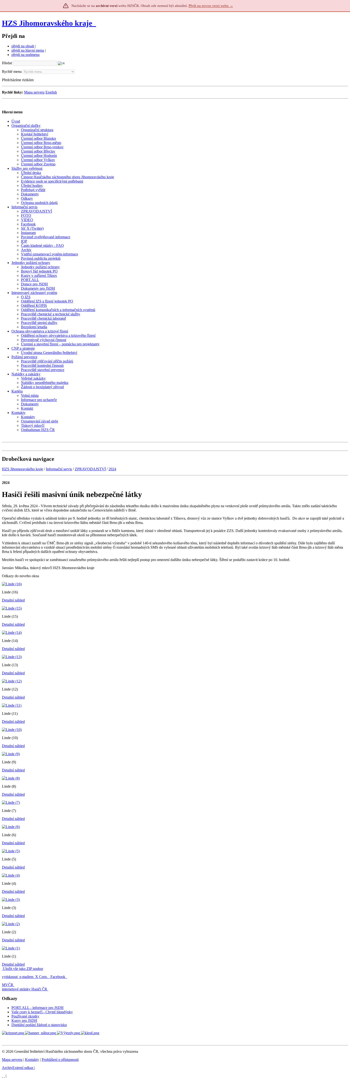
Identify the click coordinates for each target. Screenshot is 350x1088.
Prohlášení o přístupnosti (60, 1060)
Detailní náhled (13, 600)
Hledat (7, 63)
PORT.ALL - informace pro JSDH (37, 1008)
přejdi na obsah (22, 46)
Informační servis (59, 469)
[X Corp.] (2, 1076)
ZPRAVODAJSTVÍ (90, 469)
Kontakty (32, 1060)
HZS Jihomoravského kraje (47, 23)
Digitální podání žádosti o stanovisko (39, 1025)
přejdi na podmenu (25, 55)
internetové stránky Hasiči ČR (24, 989)
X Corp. (42, 977)
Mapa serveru (34, 92)
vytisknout (10, 977)
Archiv (17, 1068)
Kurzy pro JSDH (24, 1020)
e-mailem (26, 977)
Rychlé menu (12, 72)
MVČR (7, 985)
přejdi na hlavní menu (27, 50)
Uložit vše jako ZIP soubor (22, 969)
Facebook (58, 977)
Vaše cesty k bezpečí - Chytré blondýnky (42, 1012)
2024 (112, 469)
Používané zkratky (25, 1016)
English (51, 92)
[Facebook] (4, 1076)
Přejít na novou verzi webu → (211, 6)
